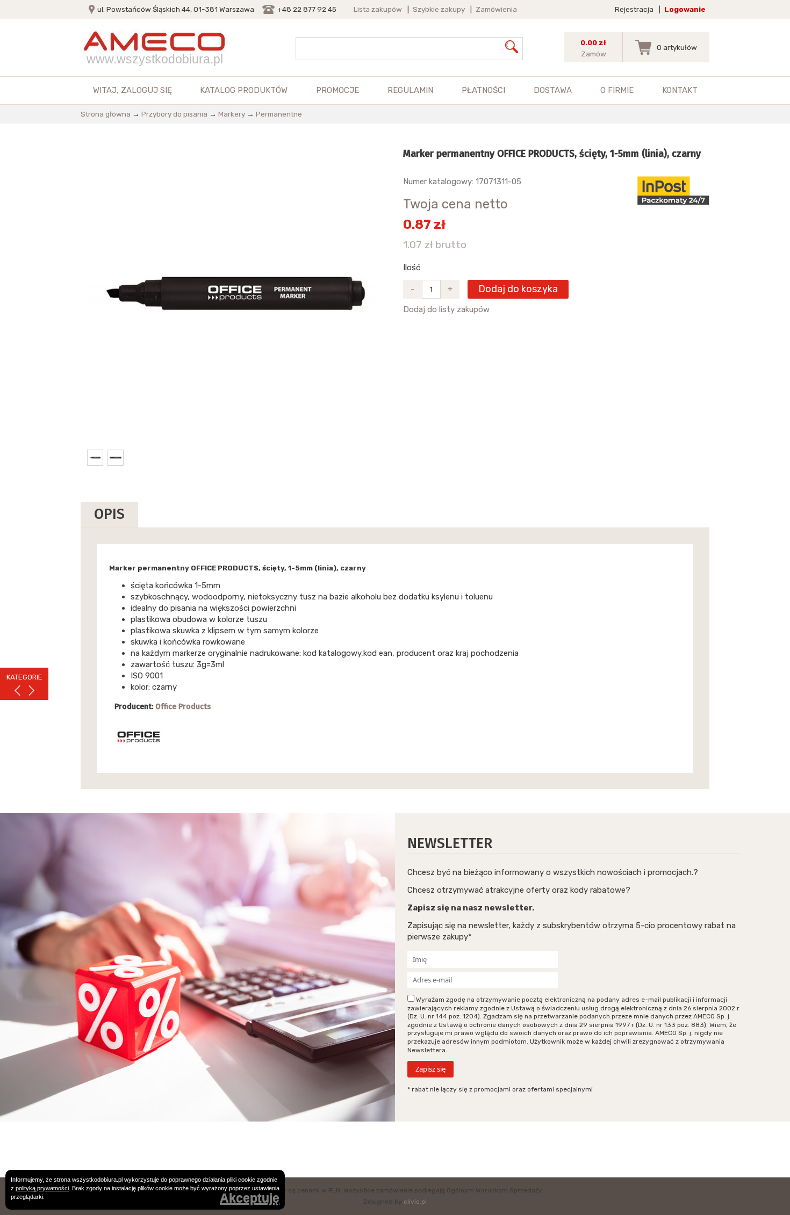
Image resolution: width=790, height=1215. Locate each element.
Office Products (183, 706)
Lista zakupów (378, 9)
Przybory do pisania (174, 114)
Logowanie (685, 9)
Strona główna (106, 114)
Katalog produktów (244, 90)
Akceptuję (249, 1198)
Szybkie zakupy (439, 9)
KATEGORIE (24, 677)
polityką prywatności (42, 1188)
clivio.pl (415, 1201)
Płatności (483, 90)
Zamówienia (496, 9)
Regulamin (410, 90)
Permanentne (279, 114)
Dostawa (553, 90)
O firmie (617, 90)
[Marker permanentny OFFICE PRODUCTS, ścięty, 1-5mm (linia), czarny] (234, 292)
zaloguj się (146, 90)
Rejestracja (634, 9)
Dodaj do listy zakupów (446, 309)
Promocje (337, 90)
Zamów (593, 53)
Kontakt (680, 90)
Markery (231, 114)
